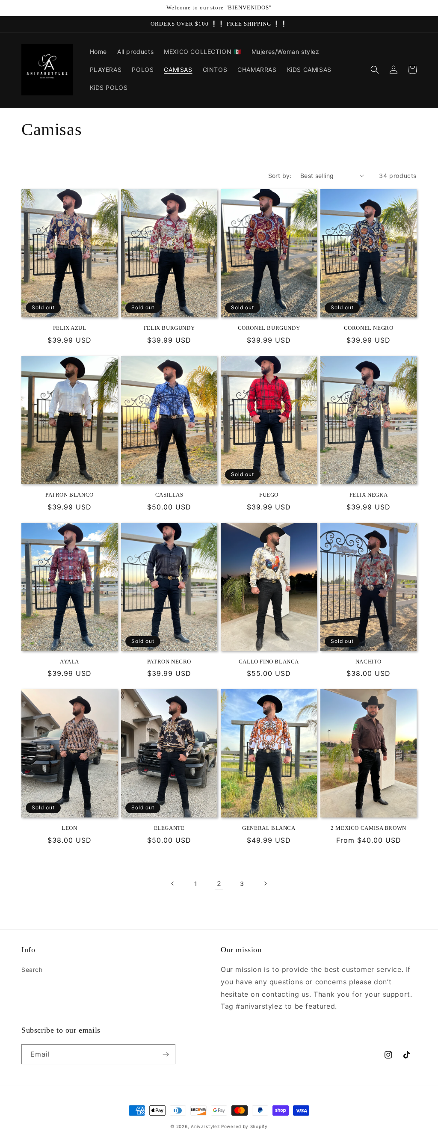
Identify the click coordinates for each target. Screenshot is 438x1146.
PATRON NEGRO (169, 661)
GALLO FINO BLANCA (269, 661)
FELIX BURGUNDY (169, 328)
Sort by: (280, 175)
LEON (69, 828)
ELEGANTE (169, 828)
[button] (374, 69)
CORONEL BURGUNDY (269, 328)
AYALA (69, 661)
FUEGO (268, 495)
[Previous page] (172, 883)
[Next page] (265, 883)
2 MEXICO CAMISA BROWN (368, 828)
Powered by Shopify (244, 1126)
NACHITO (368, 661)
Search (32, 969)
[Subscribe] (165, 1054)
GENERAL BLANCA (268, 828)
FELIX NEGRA (368, 495)
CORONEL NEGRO (369, 328)
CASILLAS (169, 495)
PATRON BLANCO (69, 495)
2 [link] (219, 883)
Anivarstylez (205, 1126)
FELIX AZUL (69, 328)
